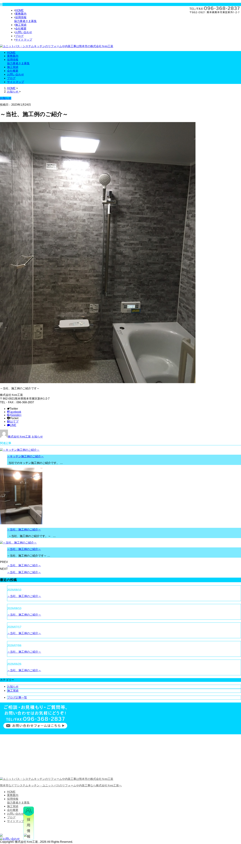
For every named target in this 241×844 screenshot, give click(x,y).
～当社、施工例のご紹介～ (24, 529)
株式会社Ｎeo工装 (19, 436)
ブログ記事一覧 (17, 697)
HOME (19, 10)
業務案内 (20, 13)
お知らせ (37, 436)
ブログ (19, 35)
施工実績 (20, 24)
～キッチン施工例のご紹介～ (25, 456)
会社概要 (20, 28)
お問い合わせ (23, 32)
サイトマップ (23, 39)
